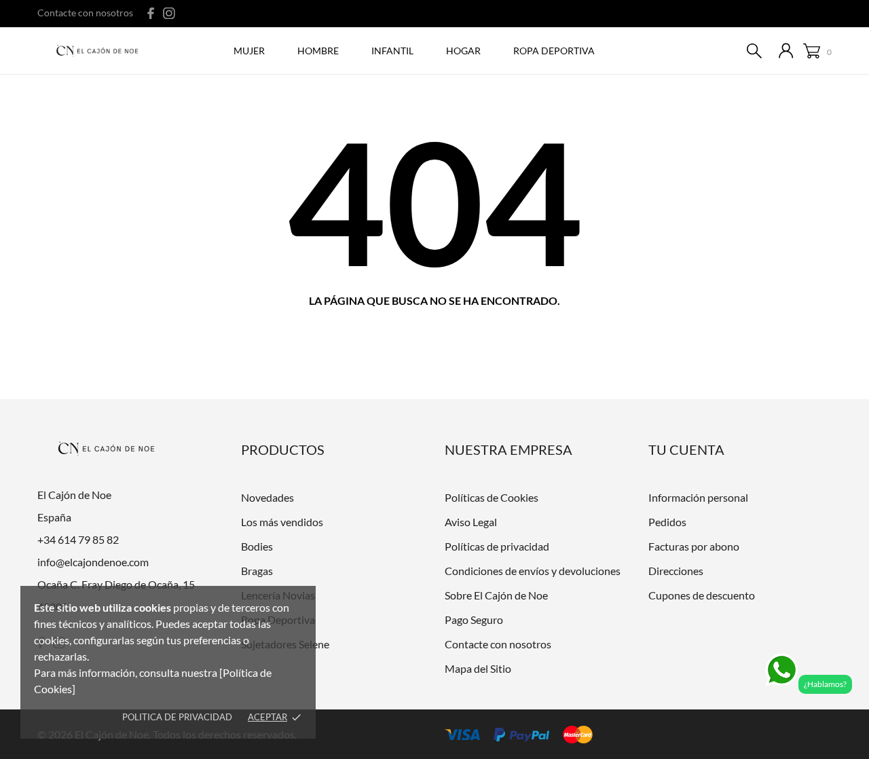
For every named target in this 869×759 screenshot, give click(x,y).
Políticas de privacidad (497, 546)
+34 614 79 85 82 (78, 539)
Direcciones (675, 570)
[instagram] (169, 13)
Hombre (318, 50)
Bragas (257, 570)
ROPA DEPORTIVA (554, 50)
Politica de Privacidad (177, 716)
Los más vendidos (282, 521)
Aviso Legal (471, 521)
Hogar (463, 50)
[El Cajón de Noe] (101, 51)
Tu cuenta (686, 449)
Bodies (257, 546)
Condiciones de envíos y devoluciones (533, 570)
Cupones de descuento (701, 595)
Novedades (267, 497)
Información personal (698, 497)
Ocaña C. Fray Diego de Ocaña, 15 (116, 584)
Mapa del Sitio (478, 668)
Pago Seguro (474, 619)
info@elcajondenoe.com (93, 561)
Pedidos (667, 521)
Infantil (392, 50)
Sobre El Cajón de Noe (496, 595)
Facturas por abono (693, 546)
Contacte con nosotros (85, 12)
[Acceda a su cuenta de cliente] (786, 50)
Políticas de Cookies (491, 497)
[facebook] (151, 13)
